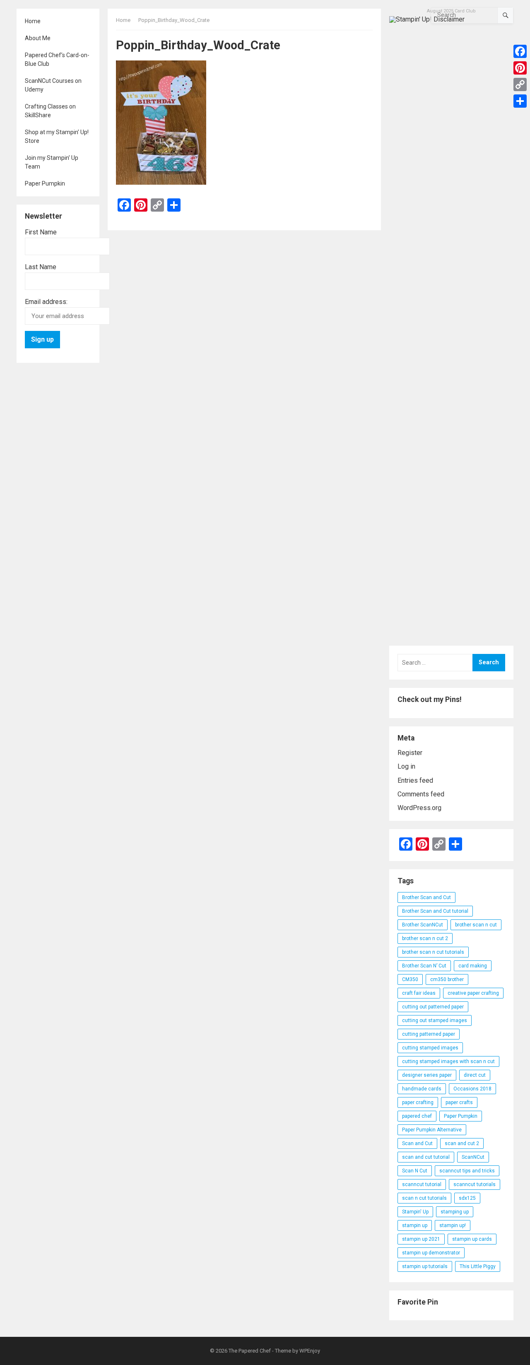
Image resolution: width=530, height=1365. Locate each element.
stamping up (455, 1212)
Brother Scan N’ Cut (424, 966)
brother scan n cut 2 (425, 938)
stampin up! (452, 1225)
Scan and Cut (417, 1143)
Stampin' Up (415, 1212)
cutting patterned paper (428, 1034)
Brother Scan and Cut (426, 897)
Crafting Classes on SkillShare (50, 110)
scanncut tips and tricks (467, 1171)
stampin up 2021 (421, 1239)
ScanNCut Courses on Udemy (53, 85)
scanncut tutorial (421, 1184)
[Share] (520, 101)
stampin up (414, 1225)
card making (472, 966)
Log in (406, 766)
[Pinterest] (520, 68)
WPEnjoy (309, 1351)
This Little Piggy (478, 1266)
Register (410, 753)
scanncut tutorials (474, 1184)
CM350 (410, 979)
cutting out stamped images (434, 1020)
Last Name (40, 267)
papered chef (417, 1116)
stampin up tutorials (425, 1266)
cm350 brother (447, 979)
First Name (41, 232)
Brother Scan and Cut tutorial (435, 911)
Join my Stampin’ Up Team (51, 162)
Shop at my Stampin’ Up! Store (57, 136)
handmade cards (421, 1089)
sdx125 (467, 1198)
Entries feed (415, 780)
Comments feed (421, 794)
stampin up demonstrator (431, 1253)
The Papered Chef (250, 1351)
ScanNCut (473, 1157)
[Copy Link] (520, 84)
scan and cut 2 (462, 1143)
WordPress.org (419, 808)
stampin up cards (472, 1239)
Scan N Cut (414, 1171)
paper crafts (459, 1102)
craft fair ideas (419, 993)
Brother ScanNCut (422, 925)
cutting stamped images (430, 1048)
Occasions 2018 (472, 1089)
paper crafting (418, 1102)
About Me (38, 38)
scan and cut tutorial (426, 1157)
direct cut (475, 1075)
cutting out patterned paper (433, 1007)
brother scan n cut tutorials (433, 952)
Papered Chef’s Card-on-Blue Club (57, 59)
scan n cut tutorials (424, 1198)
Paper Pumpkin (45, 183)
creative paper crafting (473, 993)
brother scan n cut (476, 925)
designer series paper (427, 1075)
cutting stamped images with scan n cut (448, 1061)
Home (33, 21)
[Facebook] (520, 51)
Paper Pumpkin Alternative (432, 1130)
